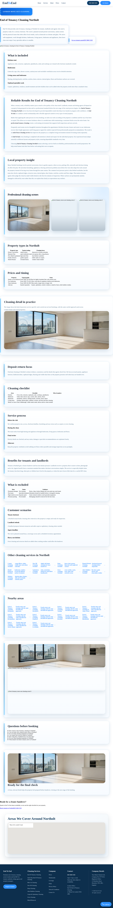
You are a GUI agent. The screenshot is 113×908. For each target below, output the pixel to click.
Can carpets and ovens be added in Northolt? (21, 735)
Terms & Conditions (54, 889)
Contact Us (52, 892)
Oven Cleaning (31, 897)
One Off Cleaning (32, 885)
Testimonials (52, 877)
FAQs (50, 883)
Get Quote (105, 3)
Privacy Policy (52, 886)
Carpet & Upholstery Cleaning (35, 894)
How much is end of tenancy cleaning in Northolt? (22, 730)
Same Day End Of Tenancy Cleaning (34, 878)
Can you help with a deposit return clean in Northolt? (23, 732)
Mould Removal (31, 900)
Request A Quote (9, 886)
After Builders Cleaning (33, 891)
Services (45, 3)
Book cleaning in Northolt (7, 808)
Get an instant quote (78, 40)
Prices (57, 3)
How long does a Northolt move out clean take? (21, 736)
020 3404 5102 (93, 3)
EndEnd (9, 2)
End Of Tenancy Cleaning (34, 874)
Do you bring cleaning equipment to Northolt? (21, 733)
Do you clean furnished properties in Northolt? (21, 738)
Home (39, 3)
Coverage (51, 880)
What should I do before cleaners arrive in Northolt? (22, 739)
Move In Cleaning (32, 882)
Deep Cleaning (31, 888)
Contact (63, 3)
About (51, 3)
